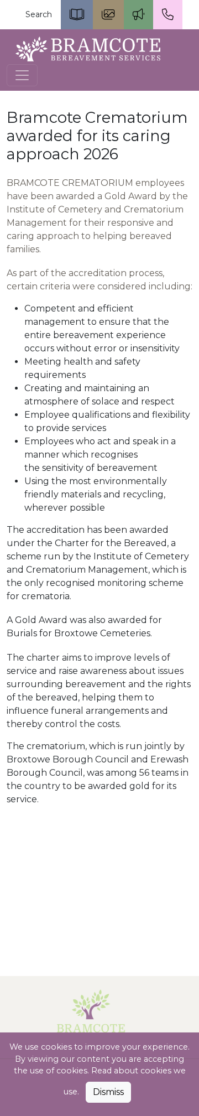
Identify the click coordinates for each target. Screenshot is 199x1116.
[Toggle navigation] (22, 75)
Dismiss (108, 1092)
